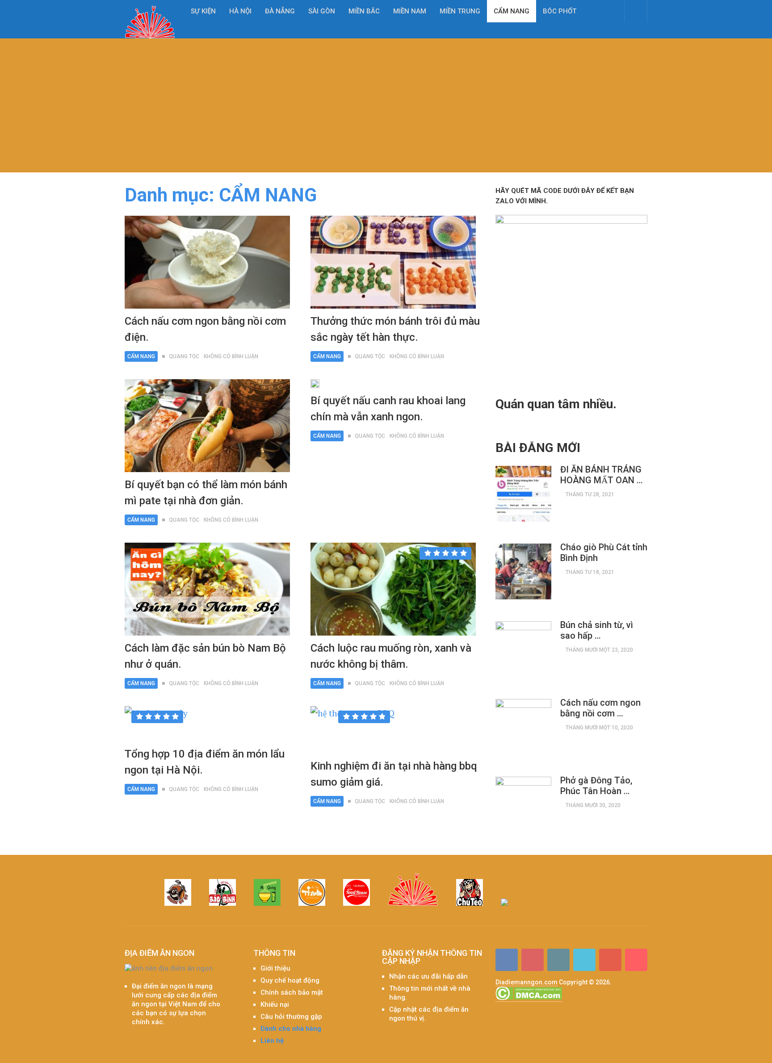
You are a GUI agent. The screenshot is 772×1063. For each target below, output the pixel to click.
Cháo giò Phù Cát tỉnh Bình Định (603, 552)
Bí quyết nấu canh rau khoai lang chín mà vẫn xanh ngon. (388, 408)
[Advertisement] (386, 105)
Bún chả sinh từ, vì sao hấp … (596, 630)
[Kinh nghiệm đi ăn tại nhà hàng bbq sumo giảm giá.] (352, 729)
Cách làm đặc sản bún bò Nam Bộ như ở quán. (205, 656)
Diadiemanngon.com (526, 982)
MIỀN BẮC (364, 11)
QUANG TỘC (184, 356)
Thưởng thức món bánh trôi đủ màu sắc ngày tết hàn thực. (395, 329)
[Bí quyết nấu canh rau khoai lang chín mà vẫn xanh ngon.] (314, 383)
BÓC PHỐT (559, 11)
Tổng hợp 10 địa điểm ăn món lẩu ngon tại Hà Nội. (205, 762)
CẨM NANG (511, 11)
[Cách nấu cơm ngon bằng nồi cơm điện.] (207, 262)
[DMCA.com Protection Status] (528, 998)
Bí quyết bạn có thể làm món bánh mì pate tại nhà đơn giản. (206, 492)
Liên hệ (272, 1041)
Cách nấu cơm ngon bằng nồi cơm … (600, 708)
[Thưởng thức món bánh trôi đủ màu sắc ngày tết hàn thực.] (393, 262)
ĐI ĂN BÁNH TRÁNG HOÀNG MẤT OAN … (601, 474)
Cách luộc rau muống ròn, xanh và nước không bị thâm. (390, 656)
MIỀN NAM (409, 11)
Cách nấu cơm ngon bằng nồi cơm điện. (205, 329)
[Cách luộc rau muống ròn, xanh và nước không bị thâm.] (393, 589)
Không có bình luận (231, 356)
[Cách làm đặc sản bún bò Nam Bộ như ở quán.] (207, 589)
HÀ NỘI (240, 11)
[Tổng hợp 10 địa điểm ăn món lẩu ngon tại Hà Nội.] (156, 723)
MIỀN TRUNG (460, 11)
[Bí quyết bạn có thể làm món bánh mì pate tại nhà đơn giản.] (207, 425)
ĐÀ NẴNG (280, 11)
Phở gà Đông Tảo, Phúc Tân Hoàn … (596, 785)
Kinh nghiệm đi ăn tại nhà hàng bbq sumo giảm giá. (393, 774)
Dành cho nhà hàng (290, 1029)
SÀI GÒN (321, 11)
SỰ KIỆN (203, 11)
